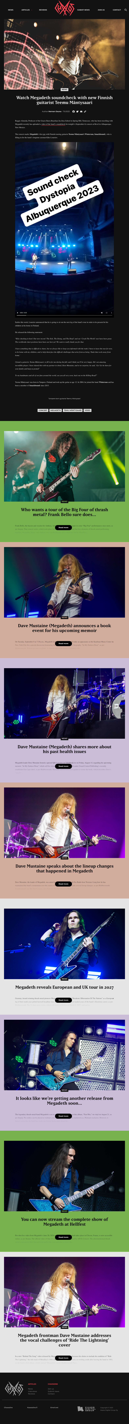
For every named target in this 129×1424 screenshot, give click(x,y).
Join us (51, 1389)
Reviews (31, 1394)
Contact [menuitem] (117, 10)
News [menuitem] (10, 10)
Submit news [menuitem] (83, 10)
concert (43, 410)
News (64, 90)
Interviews (32, 1391)
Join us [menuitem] (101, 10)
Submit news (53, 1391)
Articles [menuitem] (25, 10)
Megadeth (55, 410)
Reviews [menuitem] (43, 10)
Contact (51, 1394)
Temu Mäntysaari (73, 410)
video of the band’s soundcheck (53, 124)
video (87, 410)
